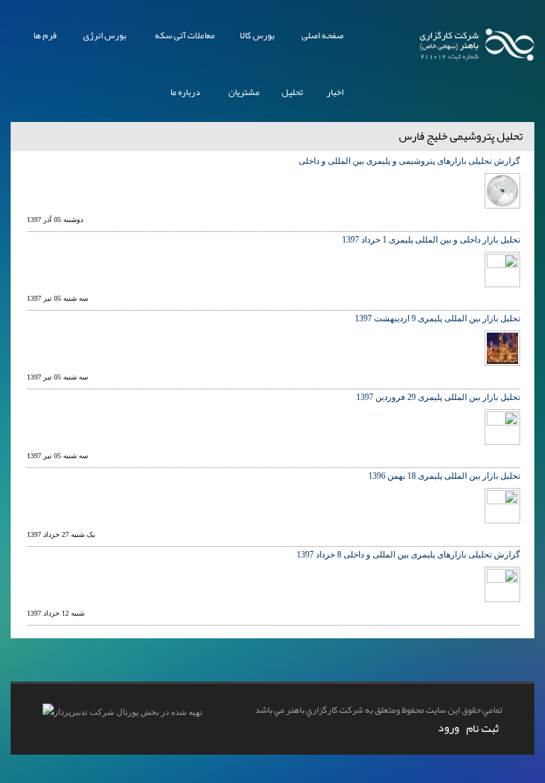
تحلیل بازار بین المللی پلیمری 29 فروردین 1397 (438, 397)
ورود (448, 727)
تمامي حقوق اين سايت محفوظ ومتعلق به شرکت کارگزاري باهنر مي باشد (378, 710)
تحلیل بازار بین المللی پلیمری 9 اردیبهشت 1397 (437, 318)
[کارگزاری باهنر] (476, 42)
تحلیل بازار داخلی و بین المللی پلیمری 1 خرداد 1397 (431, 240)
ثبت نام (482, 728)
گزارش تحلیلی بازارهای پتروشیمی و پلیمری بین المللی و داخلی (409, 161)
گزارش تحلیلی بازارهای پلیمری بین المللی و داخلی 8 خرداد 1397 (408, 555)
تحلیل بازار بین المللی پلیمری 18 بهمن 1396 (444, 476)
